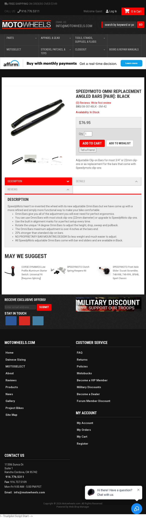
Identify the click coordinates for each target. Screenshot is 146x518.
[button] (123, 24)
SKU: (79, 106)
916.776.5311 (15, 477)
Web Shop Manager (79, 506)
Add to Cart (92, 143)
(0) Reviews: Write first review (93, 102)
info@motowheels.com (74, 26)
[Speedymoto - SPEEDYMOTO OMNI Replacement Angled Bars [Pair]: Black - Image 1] (37, 117)
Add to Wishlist (120, 143)
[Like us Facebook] (11, 320)
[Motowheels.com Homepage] (27, 24)
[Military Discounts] (108, 304)
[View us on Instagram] (38, 320)
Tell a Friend (87, 149)
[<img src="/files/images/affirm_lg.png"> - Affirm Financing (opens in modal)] (73, 63)
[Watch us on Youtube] (24, 320)
